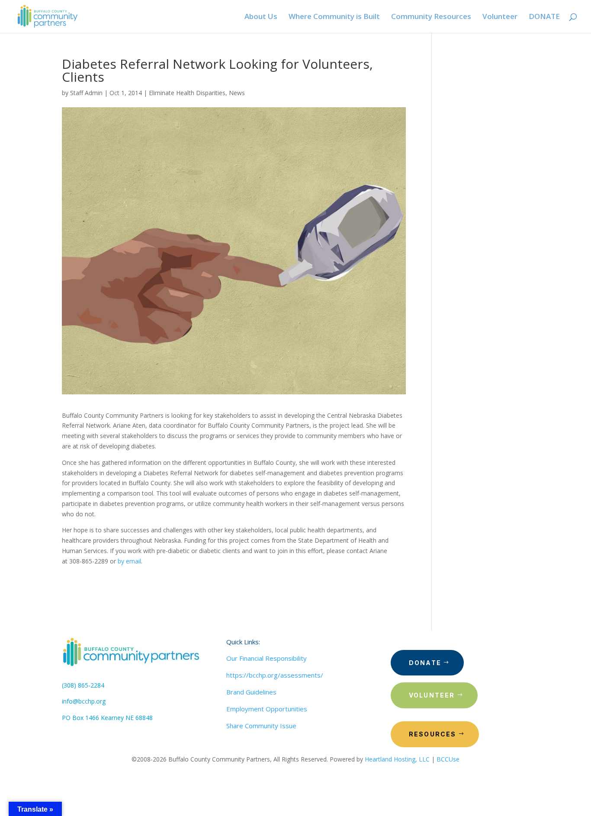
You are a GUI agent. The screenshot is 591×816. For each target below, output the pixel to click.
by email (129, 561)
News (237, 93)
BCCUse (448, 759)
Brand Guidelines (251, 692)
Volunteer (432, 695)
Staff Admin (86, 93)
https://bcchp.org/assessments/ (274, 675)
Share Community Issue (261, 725)
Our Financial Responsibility (266, 658)
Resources (432, 734)
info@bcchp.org (84, 701)
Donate (425, 662)
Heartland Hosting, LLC (397, 759)
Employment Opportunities (266, 708)
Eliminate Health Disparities (187, 93)
